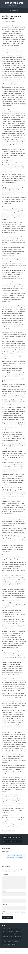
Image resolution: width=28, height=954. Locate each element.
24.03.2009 (5, 21)
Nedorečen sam (14, 3)
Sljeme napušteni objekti (15, 936)
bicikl (8, 928)
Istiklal (4, 934)
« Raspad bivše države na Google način (12, 837)
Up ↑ (21, 951)
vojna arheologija (6, 944)
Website (4, 904)
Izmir (9, 934)
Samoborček (5, 936)
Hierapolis (11, 931)
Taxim (19, 939)
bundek (13, 928)
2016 (4, 928)
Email (4, 898)
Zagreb (13, 944)
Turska (4, 941)
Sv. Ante (10, 939)
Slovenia (5, 939)
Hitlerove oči (18, 931)
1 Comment (12, 21)
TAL (15, 939)
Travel (13, 830)
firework (5, 931)
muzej (13, 934)
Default (9, 830)
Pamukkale (19, 934)
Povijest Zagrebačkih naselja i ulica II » (12, 841)
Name (4, 891)
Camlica (18, 928)
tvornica (9, 941)
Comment (5, 874)
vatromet (16, 941)
